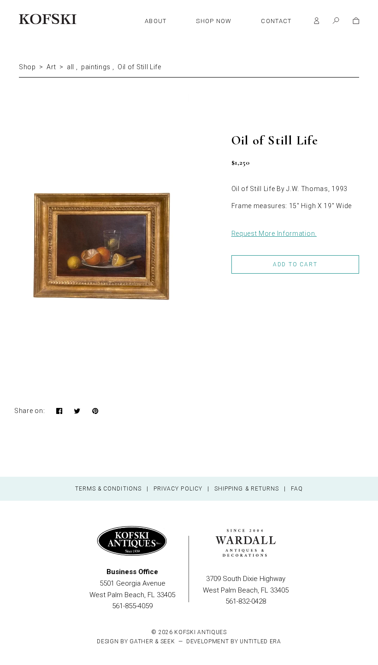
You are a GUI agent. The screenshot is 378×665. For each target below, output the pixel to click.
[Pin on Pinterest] (95, 411)
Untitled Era (260, 641)
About (156, 21)
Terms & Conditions (108, 488)
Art (51, 67)
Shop (27, 67)
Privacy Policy (178, 488)
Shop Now (213, 21)
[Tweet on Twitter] (77, 411)
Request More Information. (274, 233)
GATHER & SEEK (152, 641)
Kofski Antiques (200, 632)
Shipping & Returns (246, 488)
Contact (276, 21)
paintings (96, 67)
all (70, 67)
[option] (104, 245)
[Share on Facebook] (59, 411)
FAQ (297, 488)
